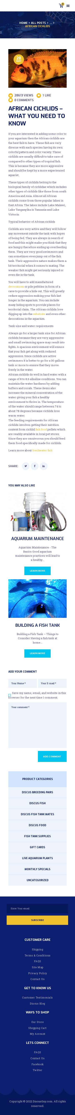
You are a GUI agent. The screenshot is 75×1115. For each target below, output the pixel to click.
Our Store (37, 1022)
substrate (39, 314)
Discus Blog (37, 1003)
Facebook (37, 1064)
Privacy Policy (37, 973)
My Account (37, 1033)
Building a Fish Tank (37, 625)
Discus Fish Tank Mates (37, 814)
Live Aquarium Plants (37, 858)
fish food (41, 429)
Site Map (37, 967)
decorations (16, 286)
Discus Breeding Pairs (37, 792)
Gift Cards (37, 847)
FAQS (37, 961)
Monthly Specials (37, 869)
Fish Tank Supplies (37, 836)
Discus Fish (37, 803)
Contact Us (37, 979)
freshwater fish (42, 450)
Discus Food (37, 825)
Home (23, 23)
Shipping (37, 949)
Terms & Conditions (38, 955)
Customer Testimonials (37, 997)
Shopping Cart (37, 1028)
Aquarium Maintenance (37, 539)
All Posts (38, 23)
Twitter (37, 1070)
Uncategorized (38, 880)
